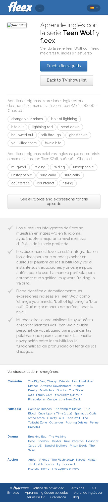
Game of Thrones (39, 409)
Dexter (56, 441)
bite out (17, 127)
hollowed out (22, 135)
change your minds (27, 119)
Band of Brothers (56, 445)
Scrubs (62, 390)
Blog (75, 497)
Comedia (15, 381)
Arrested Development (55, 386)
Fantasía (14, 409)
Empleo (13, 492)
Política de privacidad (48, 488)
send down (70, 127)
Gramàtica (58, 497)
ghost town (78, 135)
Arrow (32, 459)
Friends (64, 381)
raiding (39, 167)
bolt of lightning (64, 119)
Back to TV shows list (67, 80)
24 (58, 464)
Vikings (44, 459)
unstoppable (83, 167)
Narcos (80, 459)
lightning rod (42, 127)
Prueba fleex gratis (64, 65)
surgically (48, 175)
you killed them (24, 143)
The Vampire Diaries (67, 409)
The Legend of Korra (65, 468)
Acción (13, 459)
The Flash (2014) (62, 459)
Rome (45, 468)
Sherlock (43, 441)
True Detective (74, 441)
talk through (51, 135)
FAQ (93, 488)
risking (68, 183)
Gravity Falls (55, 418)
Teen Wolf (73, 418)
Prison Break (78, 445)
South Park (47, 390)
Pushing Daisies (76, 422)
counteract (20, 183)
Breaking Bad (37, 436)
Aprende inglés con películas (46, 492)
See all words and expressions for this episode (54, 201)
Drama (13, 436)
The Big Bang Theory (42, 381)
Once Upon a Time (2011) (55, 413)
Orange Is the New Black (64, 399)
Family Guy (44, 395)
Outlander (56, 422)
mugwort (18, 167)
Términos (77, 488)
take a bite (53, 143)
